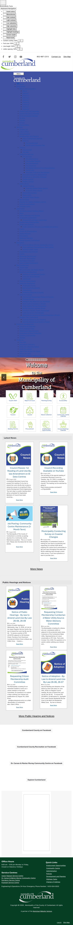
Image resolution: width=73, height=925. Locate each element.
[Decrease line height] (16, 46)
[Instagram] (15, 56)
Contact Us (56, 57)
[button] (27, 359)
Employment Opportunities (56, 865)
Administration (51, 871)
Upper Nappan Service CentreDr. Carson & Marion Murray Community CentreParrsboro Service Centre (19, 878)
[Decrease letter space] (18, 49)
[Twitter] (9, 56)
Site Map (67, 57)
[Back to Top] (69, 918)
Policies (49, 874)
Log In (59, 922)
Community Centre (53, 868)
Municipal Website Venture (42, 911)
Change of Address (53, 882)
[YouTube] (20, 56)
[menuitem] (20, 84)
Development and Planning (56, 876)
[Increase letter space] (21, 49)
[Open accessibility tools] (3, 2)
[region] (36, 377)
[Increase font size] (18, 43)
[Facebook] (4, 56)
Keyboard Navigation (8, 8)
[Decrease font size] (15, 43)
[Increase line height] (19, 46)
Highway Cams (51, 879)
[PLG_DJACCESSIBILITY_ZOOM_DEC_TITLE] (19, 40)
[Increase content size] (22, 40)
